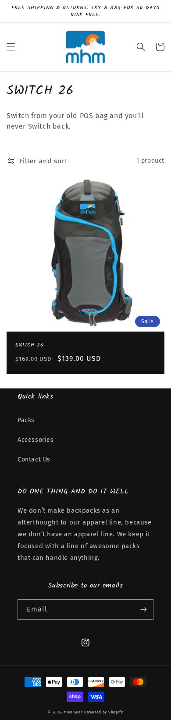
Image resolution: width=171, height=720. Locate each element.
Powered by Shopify (103, 712)
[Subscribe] (143, 609)
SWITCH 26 (29, 345)
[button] (11, 46)
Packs (26, 420)
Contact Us (34, 459)
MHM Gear (73, 712)
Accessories (36, 440)
